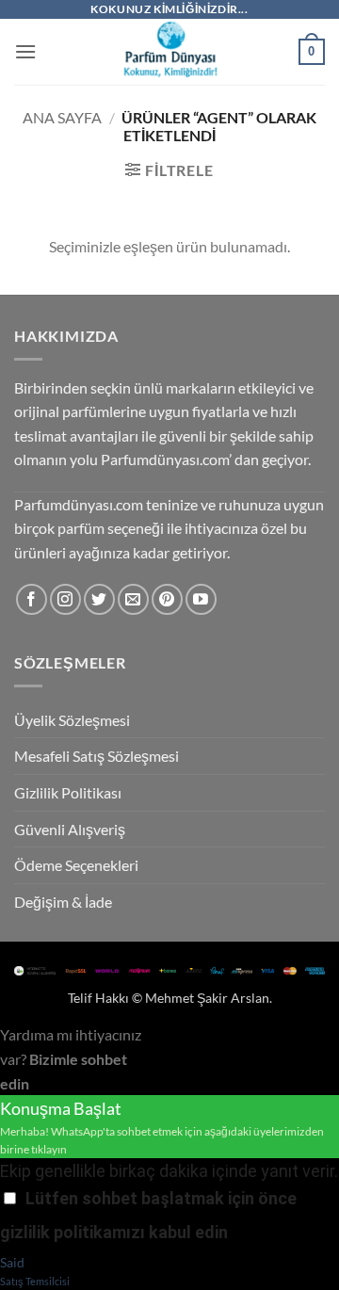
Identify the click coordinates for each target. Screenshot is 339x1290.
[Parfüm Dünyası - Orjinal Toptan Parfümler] (169, 52)
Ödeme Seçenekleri (76, 865)
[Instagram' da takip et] (65, 599)
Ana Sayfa (62, 117)
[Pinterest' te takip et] (167, 599)
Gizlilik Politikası (67, 792)
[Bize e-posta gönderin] (133, 599)
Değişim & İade (63, 902)
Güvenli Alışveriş (69, 829)
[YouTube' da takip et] (201, 599)
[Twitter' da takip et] (99, 599)
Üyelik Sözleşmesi (72, 720)
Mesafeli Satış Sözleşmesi (96, 756)
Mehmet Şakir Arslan (207, 998)
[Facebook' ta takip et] (31, 599)
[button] (25, 51)
